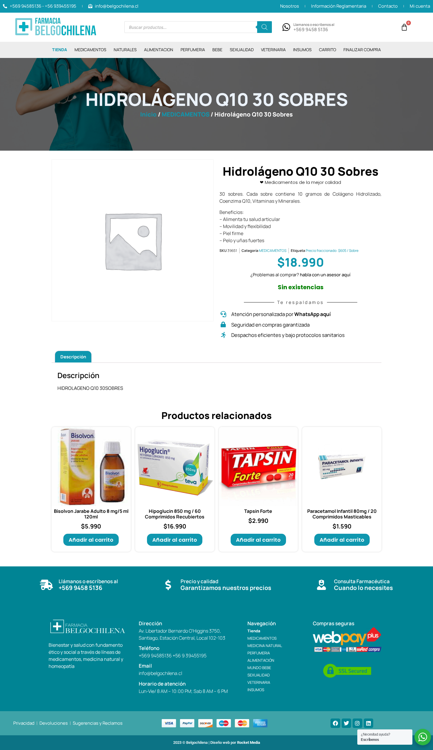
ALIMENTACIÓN (260, 660)
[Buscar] (264, 27)
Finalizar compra (362, 49)
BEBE (217, 49)
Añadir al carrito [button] (91, 539)
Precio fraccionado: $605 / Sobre (332, 250)
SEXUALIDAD (242, 49)
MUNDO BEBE (259, 667)
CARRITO (327, 49)
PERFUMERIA (193, 49)
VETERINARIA (273, 49)
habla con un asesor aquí (325, 275)
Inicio (148, 114)
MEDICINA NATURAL (264, 645)
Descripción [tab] (73, 357)
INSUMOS (302, 49)
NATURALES (125, 49)
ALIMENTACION (158, 49)
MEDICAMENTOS (90, 49)
